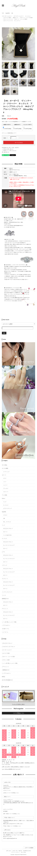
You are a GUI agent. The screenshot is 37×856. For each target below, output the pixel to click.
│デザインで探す (6, 660)
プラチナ (5, 515)
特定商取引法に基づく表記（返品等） (10, 147)
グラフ (4, 478)
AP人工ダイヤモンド (8, 528)
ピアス (3, 551)
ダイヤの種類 (5, 468)
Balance (3, 498)
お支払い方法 (15, 850)
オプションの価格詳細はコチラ (9, 133)
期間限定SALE (5, 598)
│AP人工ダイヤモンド (7, 643)
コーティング (6, 471)
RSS (22, 852)
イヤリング (4, 565)
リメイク (4, 595)
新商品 (3, 676)
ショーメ (5, 485)
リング (4, 501)
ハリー (4, 481)
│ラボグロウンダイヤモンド (8, 646)
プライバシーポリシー (15, 852)
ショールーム (5, 632)
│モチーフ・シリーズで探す (26, 17)
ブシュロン (5, 488)
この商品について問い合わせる (9, 150)
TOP (3, 13)
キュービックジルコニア (9, 545)
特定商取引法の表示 (27, 850)
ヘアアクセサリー (6, 625)
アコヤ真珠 (4, 495)
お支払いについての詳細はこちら (11, 792)
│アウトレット (5, 666)
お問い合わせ (8, 850)
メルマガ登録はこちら (18, 713)
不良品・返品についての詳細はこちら (12, 826)
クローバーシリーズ (8, 19)
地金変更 (8, 13)
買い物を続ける (5, 152)
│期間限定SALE (5, 670)
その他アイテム (5, 628)
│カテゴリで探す (7, 17)
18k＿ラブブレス (7, 521)
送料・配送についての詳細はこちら (11, 813)
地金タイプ (15, 17)
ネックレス (27, 16)
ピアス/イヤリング (7, 508)
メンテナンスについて (7, 592)
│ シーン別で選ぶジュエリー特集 (9, 663)
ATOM (24, 852)
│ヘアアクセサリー (6, 673)
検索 (4, 333)
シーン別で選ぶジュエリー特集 (9, 622)
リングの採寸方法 (7, 535)
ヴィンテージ (17, 20)
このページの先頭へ (29, 847)
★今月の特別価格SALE (7, 680)
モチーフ (4, 475)
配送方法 (20, 850)
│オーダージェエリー (7, 16)
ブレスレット (5, 578)
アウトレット (5, 608)
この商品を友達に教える (7, 149)
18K (12, 13)
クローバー (5, 491)
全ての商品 (4, 465)
